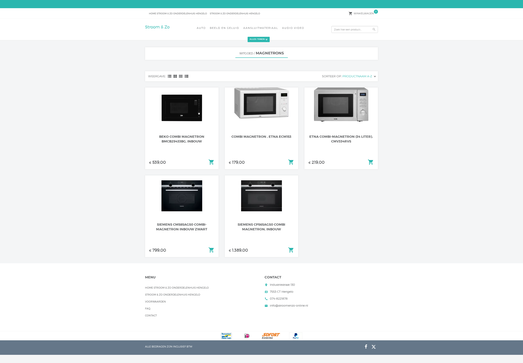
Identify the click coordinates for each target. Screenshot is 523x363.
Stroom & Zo (157, 27)
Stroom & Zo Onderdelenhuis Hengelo (235, 13)
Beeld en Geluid (224, 27)
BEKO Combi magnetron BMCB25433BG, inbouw (181, 138)
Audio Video (293, 27)
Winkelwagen (364, 13)
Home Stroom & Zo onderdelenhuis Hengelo (178, 13)
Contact (151, 315)
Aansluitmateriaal (260, 27)
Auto (201, 27)
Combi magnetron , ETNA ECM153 (261, 136)
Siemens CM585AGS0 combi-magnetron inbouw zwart (181, 226)
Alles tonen (257, 39)
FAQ (147, 308)
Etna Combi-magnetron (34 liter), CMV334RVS (341, 138)
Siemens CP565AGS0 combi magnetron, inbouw (261, 226)
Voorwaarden (155, 301)
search (374, 29)
